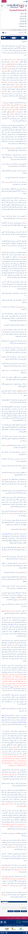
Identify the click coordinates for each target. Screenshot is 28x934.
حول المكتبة (22, 18)
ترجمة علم (17, 911)
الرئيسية (24, 30)
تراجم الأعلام (21, 26)
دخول (4, 1)
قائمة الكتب (22, 21)
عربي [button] (25, 1)
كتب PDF (22, 13)
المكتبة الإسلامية (17, 10)
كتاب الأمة (22, 16)
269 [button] (14, 37)
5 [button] (23, 37)
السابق (6, 903)
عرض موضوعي (21, 23)
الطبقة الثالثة (14, 30)
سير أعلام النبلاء (20, 30)
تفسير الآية (24, 911)
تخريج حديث (10, 911)
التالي (3, 903)
